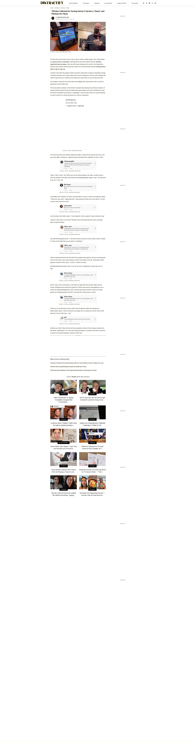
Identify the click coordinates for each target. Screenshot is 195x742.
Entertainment (73, 3)
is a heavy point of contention (60, 62)
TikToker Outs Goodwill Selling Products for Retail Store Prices (68, 366)
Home (51, 7)
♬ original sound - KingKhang (75, 106)
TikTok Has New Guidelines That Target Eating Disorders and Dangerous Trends (73, 370)
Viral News (56, 7)
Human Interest (122, 3)
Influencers (108, 3)
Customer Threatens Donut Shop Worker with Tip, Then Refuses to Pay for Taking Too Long (76, 363)
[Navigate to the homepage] (52, 3)
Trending (97, 3)
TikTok (67, 7)
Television (86, 3)
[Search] (143, 3)
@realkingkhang (71, 100)
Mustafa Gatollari (63, 17)
